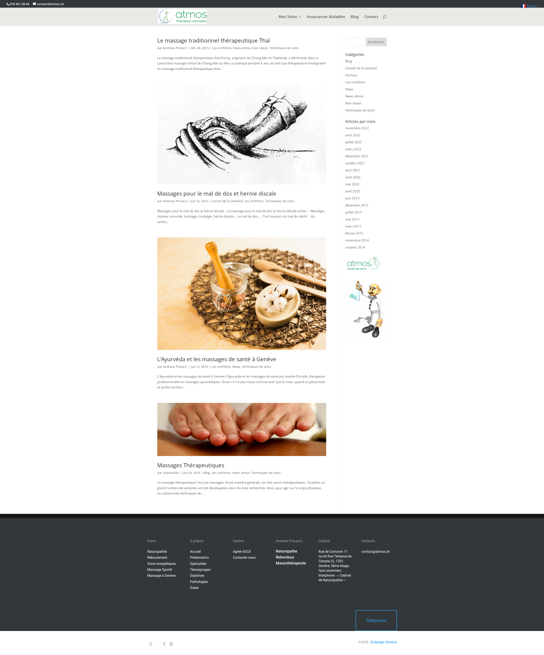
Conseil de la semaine (227, 201)
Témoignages (200, 570)
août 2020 (352, 177)
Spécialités (198, 564)
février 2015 (354, 233)
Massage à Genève (161, 576)
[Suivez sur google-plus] (157, 644)
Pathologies (199, 582)
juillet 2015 (353, 212)
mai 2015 (352, 219)
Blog (355, 17)
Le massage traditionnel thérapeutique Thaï (213, 40)
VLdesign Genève (383, 642)
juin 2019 (352, 198)
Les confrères (221, 48)
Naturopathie (157, 552)
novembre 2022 (357, 128)
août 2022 (352, 135)
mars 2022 (353, 149)
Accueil (195, 552)
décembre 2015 (356, 205)
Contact (371, 17)
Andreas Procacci (175, 48)
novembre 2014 (357, 240)
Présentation (199, 558)
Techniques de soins (284, 48)
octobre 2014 (355, 247)
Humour (351, 75)
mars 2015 (353, 226)
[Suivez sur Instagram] (171, 644)
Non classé (260, 48)
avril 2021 (352, 170)
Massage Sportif (159, 570)
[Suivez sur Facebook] (164, 644)
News (236, 367)
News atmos (242, 48)
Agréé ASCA (242, 552)
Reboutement (157, 558)
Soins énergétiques (161, 564)
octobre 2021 (355, 163)
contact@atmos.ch (375, 552)
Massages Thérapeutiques (190, 465)
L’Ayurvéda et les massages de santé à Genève (216, 359)
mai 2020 (352, 184)
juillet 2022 (353, 142)
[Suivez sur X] (150, 644)
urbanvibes (171, 473)
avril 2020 (352, 191)
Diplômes (197, 576)
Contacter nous (244, 558)
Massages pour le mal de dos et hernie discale (216, 193)
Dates (194, 588)
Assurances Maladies (326, 17)
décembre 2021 (356, 156)
